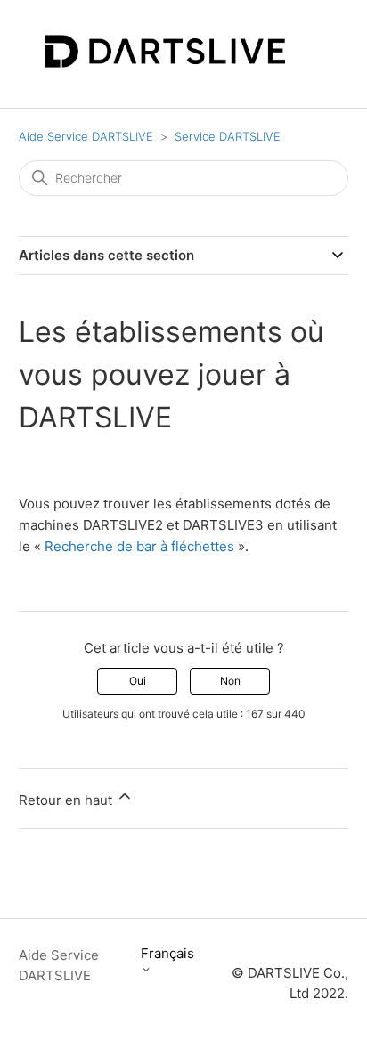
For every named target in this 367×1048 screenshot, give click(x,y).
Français (167, 954)
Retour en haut (67, 800)
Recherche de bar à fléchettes (139, 546)
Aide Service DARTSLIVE (86, 136)
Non (230, 680)
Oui (137, 680)
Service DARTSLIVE (228, 136)
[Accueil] (165, 62)
